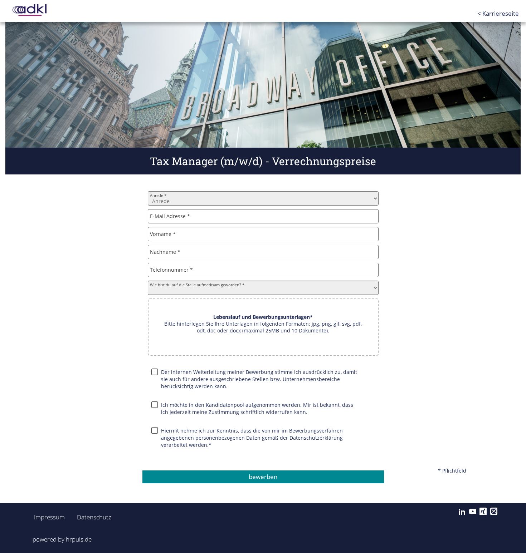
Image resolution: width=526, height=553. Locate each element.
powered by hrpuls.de (62, 539)
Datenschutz (90, 517)
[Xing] (483, 511)
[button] (263, 327)
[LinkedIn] (462, 511)
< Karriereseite (498, 13)
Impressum (47, 517)
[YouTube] (472, 511)
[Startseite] (41, 10)
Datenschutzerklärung (316, 437)
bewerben (263, 477)
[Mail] (493, 511)
